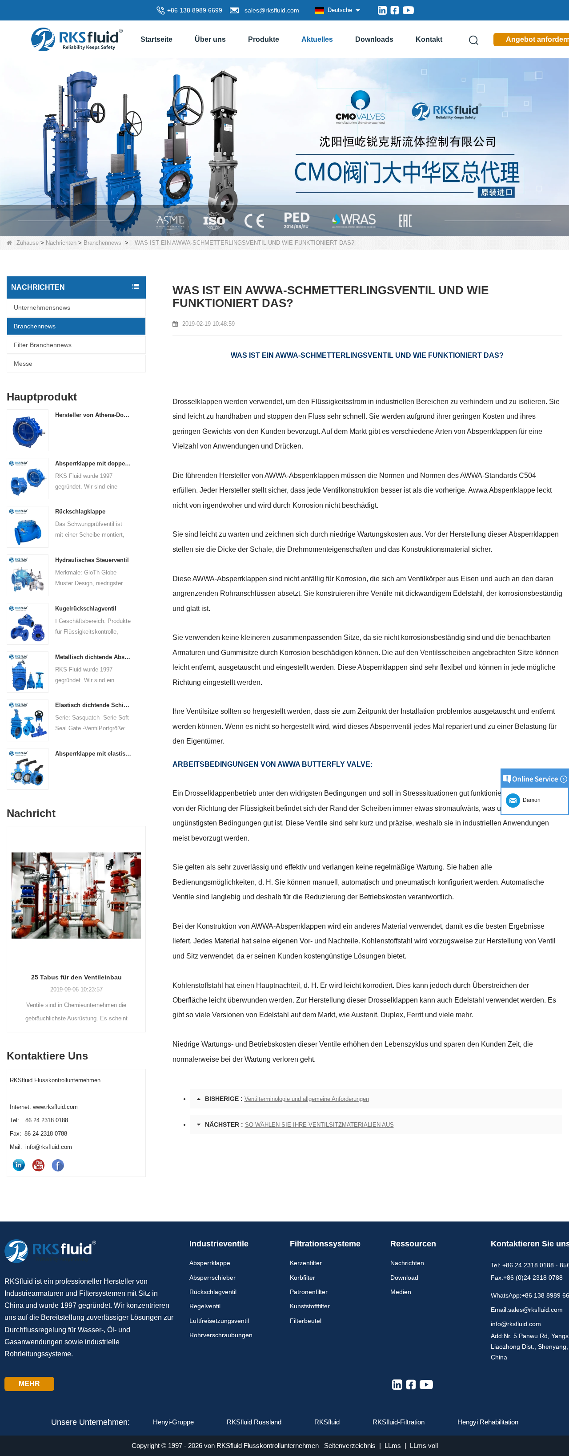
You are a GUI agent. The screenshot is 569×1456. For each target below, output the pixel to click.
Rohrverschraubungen (220, 1335)
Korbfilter (302, 1277)
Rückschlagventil (212, 1291)
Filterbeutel (305, 1320)
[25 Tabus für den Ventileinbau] (76, 895)
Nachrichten (61, 242)
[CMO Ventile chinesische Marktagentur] (284, 146)
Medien (400, 1291)
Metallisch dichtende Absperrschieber (93, 657)
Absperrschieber (212, 1277)
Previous (10, 914)
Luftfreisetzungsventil (219, 1320)
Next (142, 914)
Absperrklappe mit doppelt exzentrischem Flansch (93, 463)
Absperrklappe (209, 1262)
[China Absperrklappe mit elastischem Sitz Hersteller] (27, 768)
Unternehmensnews (42, 307)
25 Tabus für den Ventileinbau (76, 977)
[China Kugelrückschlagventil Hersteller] (27, 623)
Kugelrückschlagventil (85, 608)
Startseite (156, 39)
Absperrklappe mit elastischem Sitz (93, 753)
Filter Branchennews (43, 344)
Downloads (374, 39)
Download (404, 1277)
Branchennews (102, 242)
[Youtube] (408, 10)
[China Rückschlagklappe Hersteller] (27, 526)
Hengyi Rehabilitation (487, 1422)
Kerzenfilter (306, 1262)
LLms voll (424, 1445)
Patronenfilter (309, 1291)
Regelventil (204, 1306)
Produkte (263, 39)
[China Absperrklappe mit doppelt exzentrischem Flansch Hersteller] (27, 478)
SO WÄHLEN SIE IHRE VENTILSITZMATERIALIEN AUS (319, 1124)
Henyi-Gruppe (173, 1422)
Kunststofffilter (310, 1306)
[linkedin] (382, 10)
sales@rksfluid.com (270, 10)
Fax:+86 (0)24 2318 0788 (527, 1277)
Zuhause (27, 242)
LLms (393, 1445)
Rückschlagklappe (80, 511)
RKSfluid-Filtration (399, 1422)
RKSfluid (327, 1422)
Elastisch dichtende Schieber (93, 705)
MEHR (29, 1383)
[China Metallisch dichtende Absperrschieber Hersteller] (27, 671)
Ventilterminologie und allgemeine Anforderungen (306, 1099)
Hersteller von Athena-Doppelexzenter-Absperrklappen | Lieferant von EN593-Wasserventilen (93, 415)
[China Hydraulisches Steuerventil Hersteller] (27, 575)
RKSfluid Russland (254, 1422)
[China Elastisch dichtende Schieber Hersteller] (27, 720)
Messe (23, 363)
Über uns (210, 39)
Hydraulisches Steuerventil (92, 560)
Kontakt (429, 39)
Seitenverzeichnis (350, 1445)
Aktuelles (317, 39)
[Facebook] (394, 10)
